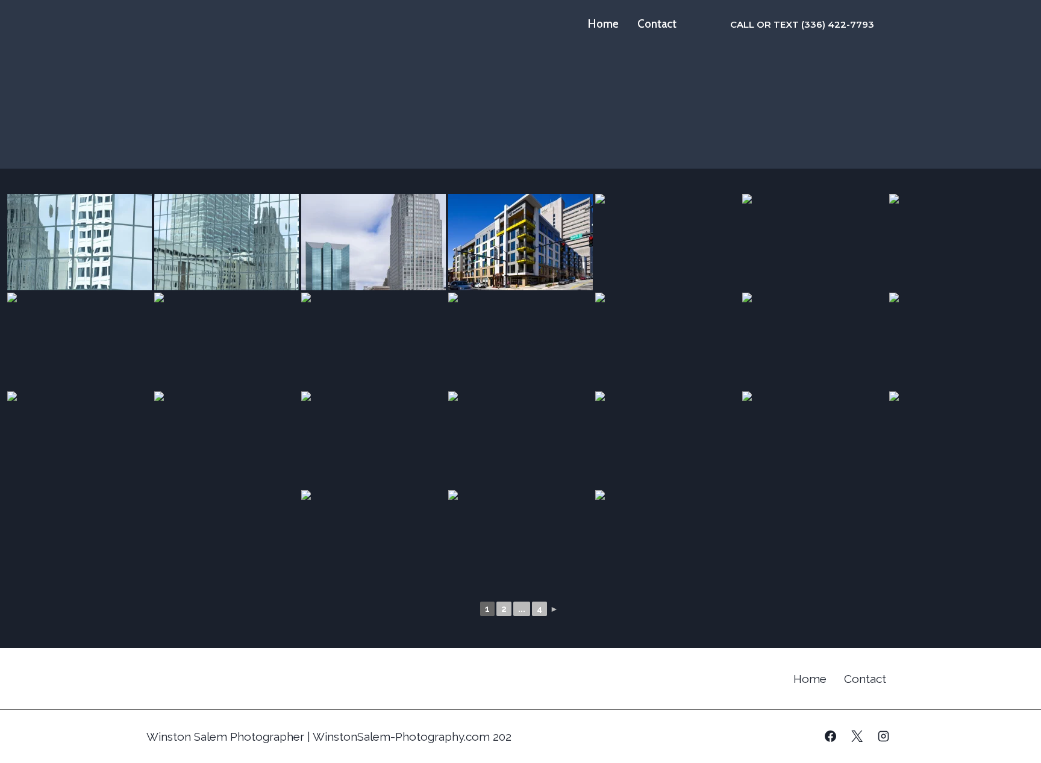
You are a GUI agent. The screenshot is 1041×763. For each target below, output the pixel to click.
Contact (657, 24)
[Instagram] (883, 736)
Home (603, 24)
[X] (856, 736)
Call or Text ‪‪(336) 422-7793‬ (802, 24)
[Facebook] (830, 736)
